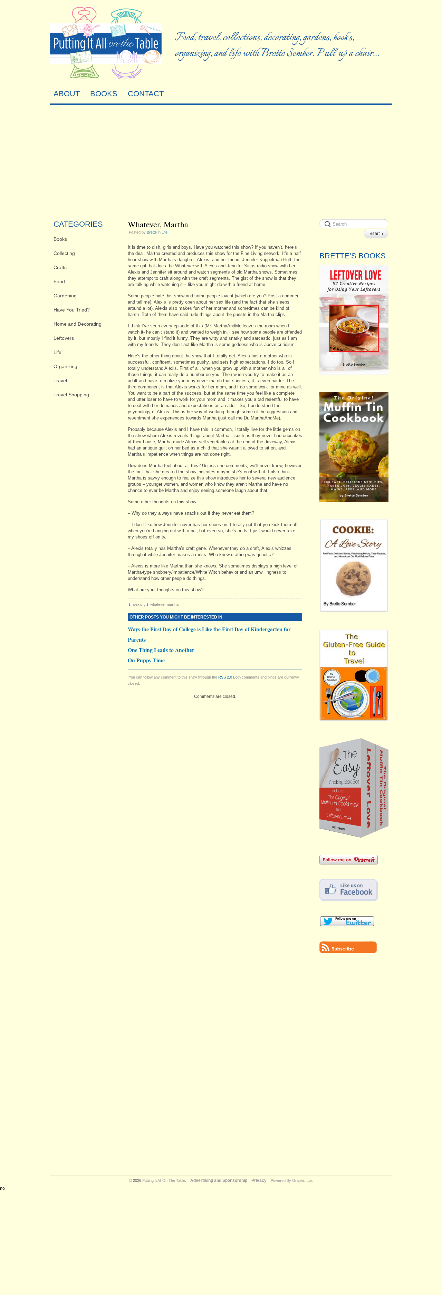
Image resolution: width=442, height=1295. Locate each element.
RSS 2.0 (225, 677)
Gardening (65, 295)
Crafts (60, 267)
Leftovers (64, 338)
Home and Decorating (78, 324)
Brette (152, 232)
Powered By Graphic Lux (292, 1180)
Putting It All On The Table (163, 1180)
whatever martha (164, 604)
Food (59, 281)
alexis (137, 604)
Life (57, 352)
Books (60, 239)
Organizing (65, 366)
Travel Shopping (71, 394)
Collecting (64, 253)
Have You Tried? (72, 310)
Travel (60, 380)
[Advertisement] (221, 160)
